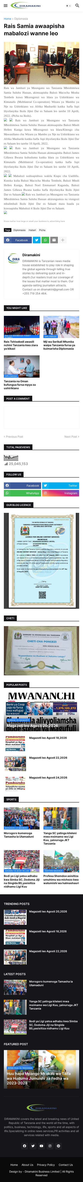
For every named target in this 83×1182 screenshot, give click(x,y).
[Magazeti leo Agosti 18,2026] (15, 743)
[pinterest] (58, 1146)
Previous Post (14, 436)
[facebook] (24, 1146)
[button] (5, 6)
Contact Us (66, 1164)
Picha (42, 230)
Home (7, 18)
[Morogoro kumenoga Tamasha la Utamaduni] (15, 987)
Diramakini (31, 255)
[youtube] (41, 1146)
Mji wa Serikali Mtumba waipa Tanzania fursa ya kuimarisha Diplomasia (59, 345)
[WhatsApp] (45, 240)
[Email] (54, 240)
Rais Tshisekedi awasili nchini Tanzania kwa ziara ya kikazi (21, 345)
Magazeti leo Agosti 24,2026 (48, 777)
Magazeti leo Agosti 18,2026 (48, 737)
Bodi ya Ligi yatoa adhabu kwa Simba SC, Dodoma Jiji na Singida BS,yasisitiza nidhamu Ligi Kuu (22, 881)
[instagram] (50, 1146)
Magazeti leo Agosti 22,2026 (48, 757)
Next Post (70, 436)
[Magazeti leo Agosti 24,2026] (15, 783)
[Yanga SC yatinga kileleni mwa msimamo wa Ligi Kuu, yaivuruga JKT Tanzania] (15, 1007)
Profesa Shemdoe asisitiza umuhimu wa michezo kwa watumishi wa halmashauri (61, 879)
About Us (27, 1164)
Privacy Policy (46, 1164)
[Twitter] (37, 240)
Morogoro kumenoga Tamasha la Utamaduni (19, 834)
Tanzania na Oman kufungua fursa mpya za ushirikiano (20, 385)
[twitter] (33, 1146)
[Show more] (63, 240)
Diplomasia (21, 18)
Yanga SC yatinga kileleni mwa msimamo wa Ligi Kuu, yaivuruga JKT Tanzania (60, 838)
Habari (32, 230)
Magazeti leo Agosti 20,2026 (48, 911)
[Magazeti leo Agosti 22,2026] (15, 763)
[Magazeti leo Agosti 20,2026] (15, 917)
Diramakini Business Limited (42, 1171)
